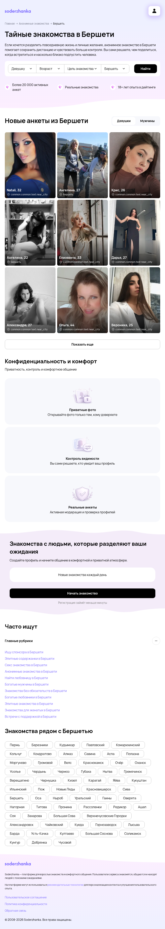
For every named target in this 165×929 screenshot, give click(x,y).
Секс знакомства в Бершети (26, 665)
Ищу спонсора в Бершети (24, 652)
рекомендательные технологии (65, 885)
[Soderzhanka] (18, 11)
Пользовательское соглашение (26, 897)
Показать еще (82, 344)
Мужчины (147, 121)
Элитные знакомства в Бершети (29, 703)
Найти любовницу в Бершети (26, 678)
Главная (10, 23)
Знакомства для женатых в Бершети (32, 710)
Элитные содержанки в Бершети (29, 658)
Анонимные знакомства (34, 23)
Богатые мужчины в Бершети (26, 684)
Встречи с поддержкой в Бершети (30, 716)
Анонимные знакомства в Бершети (31, 671)
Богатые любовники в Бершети (28, 697)
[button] (15, 745)
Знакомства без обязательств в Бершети (36, 691)
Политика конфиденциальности (26, 904)
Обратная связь (15, 910)
